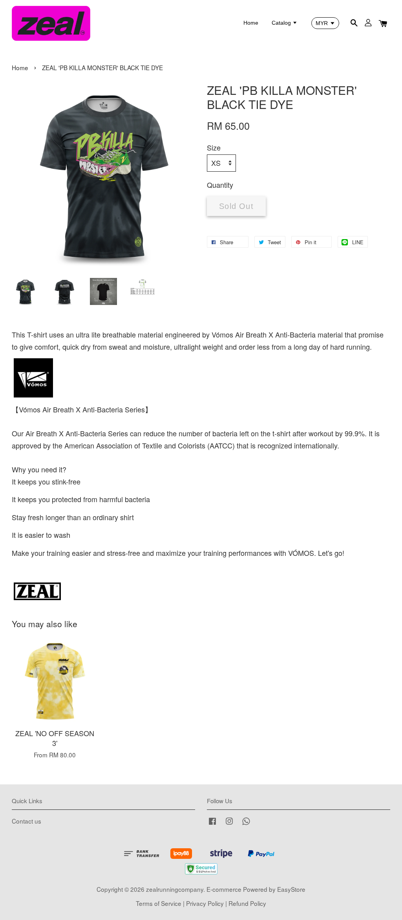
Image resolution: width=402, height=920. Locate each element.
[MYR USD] (325, 23)
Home (250, 23)
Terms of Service (158, 903)
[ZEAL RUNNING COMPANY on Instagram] (229, 824)
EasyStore (291, 889)
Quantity (220, 185)
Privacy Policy (205, 903)
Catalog (282, 23)
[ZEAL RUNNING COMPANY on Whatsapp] (246, 824)
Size (214, 147)
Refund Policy (247, 903)
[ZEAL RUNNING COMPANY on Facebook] (212, 824)
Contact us (26, 821)
